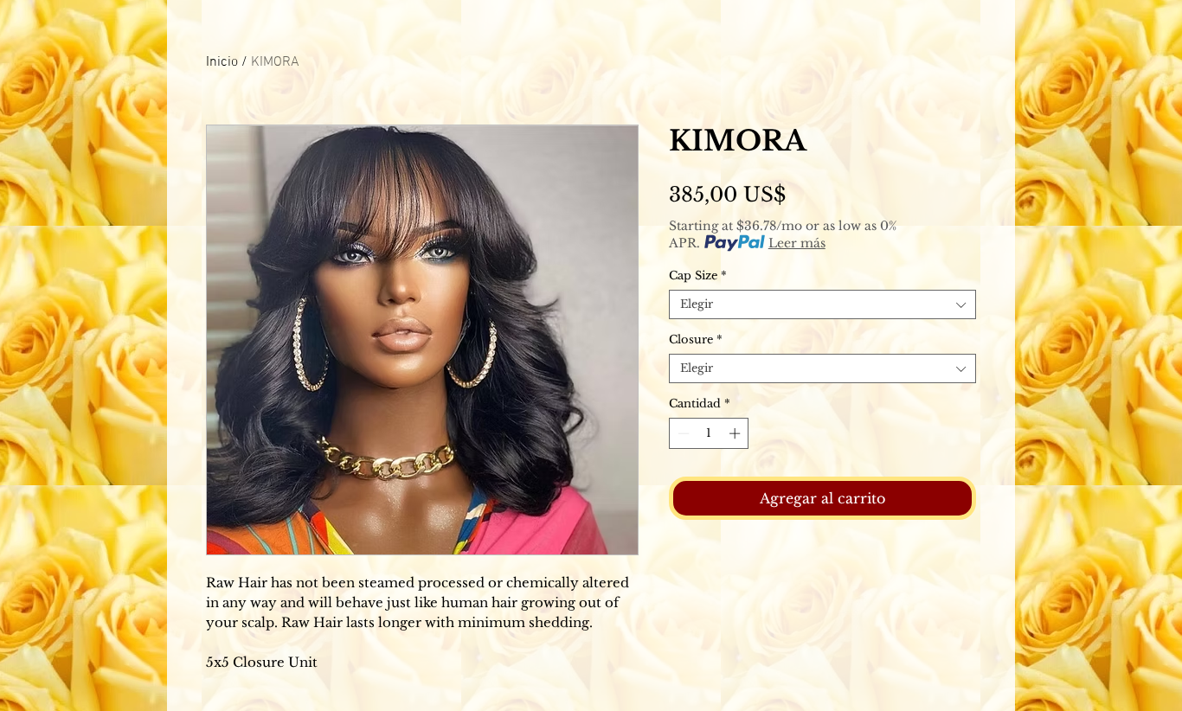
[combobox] (822, 304)
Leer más (796, 243)
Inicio (222, 62)
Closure (696, 340)
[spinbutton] (709, 433)
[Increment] (736, 433)
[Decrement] (681, 433)
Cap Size (698, 276)
